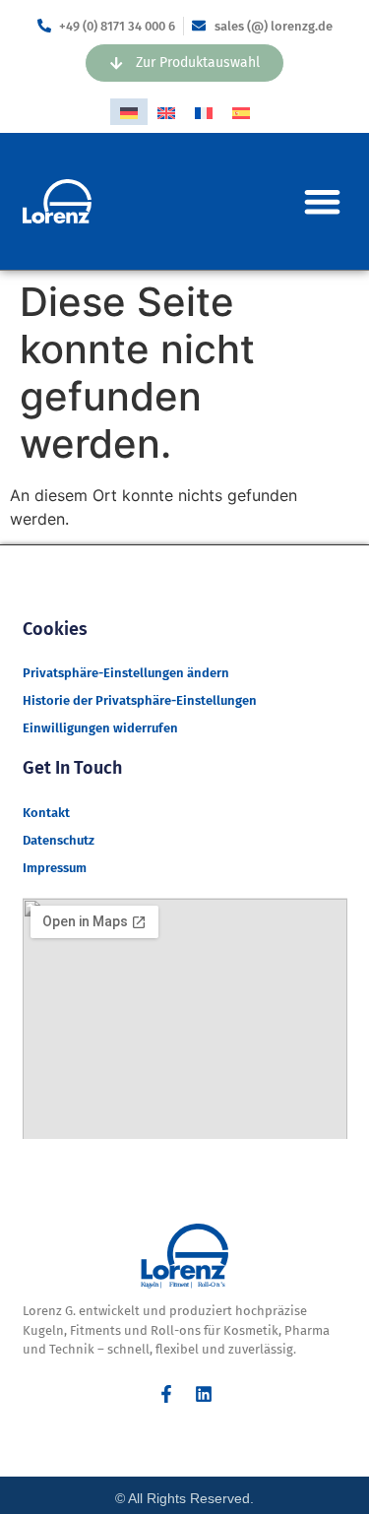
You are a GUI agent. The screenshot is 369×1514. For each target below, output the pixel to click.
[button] (322, 201)
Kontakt (46, 812)
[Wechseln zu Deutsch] (129, 111)
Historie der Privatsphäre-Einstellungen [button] (140, 700)
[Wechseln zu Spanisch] (241, 111)
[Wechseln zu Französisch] (203, 111)
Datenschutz (58, 840)
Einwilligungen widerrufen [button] (100, 728)
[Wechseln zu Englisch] (166, 111)
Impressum (55, 867)
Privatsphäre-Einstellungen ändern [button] (126, 672)
